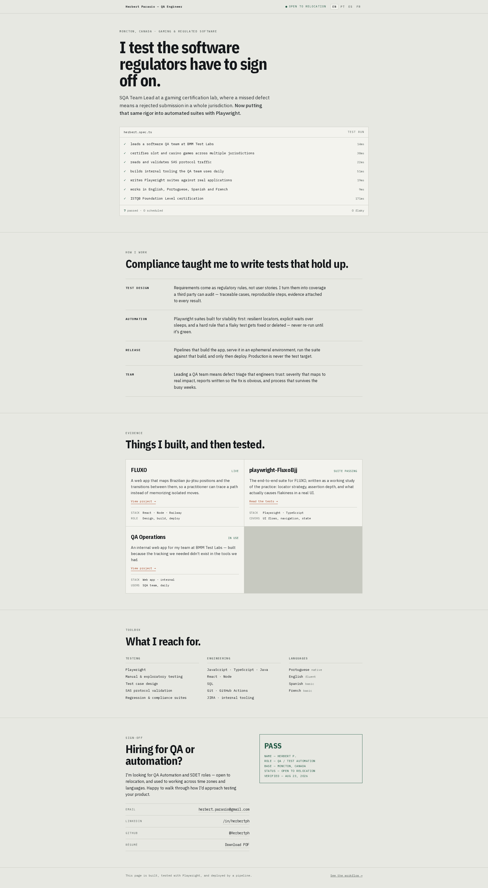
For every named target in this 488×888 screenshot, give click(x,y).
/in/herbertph (236, 821)
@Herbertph (239, 833)
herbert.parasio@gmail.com (224, 809)
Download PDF (237, 844)
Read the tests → (263, 501)
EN (334, 6)
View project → (143, 501)
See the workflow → (346, 875)
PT (343, 6)
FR (359, 6)
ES (350, 6)
